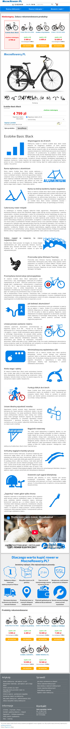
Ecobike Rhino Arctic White (27, 32)
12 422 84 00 (18, 4)
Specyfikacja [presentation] (22, 128)
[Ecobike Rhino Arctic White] (27, 26)
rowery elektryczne (19, 701)
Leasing (10, 719)
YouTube (12, 710)
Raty (4, 719)
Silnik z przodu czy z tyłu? (11, 688)
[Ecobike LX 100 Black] (58, 619)
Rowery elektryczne (13, 9)
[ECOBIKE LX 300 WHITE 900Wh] (27, 648)
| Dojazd (23, 712)
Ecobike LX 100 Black (58, 626)
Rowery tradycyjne (35, 9)
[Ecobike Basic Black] (12, 26)
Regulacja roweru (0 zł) (35, 117)
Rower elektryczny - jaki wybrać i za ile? (15, 681)
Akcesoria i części (57, 9)
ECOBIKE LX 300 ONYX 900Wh (58, 32)
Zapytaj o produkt (10, 123)
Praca (19, 710)
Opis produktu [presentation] (9, 128)
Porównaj (35, 103)
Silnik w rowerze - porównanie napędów (15, 694)
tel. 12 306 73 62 (41, 711)
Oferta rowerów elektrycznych (46, 684)
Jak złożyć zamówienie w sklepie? (47, 681)
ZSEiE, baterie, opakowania (11, 716)
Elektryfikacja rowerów (44, 690)
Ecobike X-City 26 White (43, 32)
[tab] (9, 128)
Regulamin (6, 714)
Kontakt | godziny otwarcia (11, 712)
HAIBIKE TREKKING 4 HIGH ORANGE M (46, 655)
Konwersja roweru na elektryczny (13, 696)
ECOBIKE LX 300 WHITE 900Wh (28, 655)
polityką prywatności (6, 725)
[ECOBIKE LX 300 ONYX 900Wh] (58, 26)
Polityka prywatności (18, 714)
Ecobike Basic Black (12, 32)
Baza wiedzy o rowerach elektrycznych (49, 686)
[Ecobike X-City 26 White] (43, 26)
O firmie (5, 710)
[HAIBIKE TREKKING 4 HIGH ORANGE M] (43, 648)
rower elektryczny (48, 692)
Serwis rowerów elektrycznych (46, 688)
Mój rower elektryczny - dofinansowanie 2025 (17, 698)
